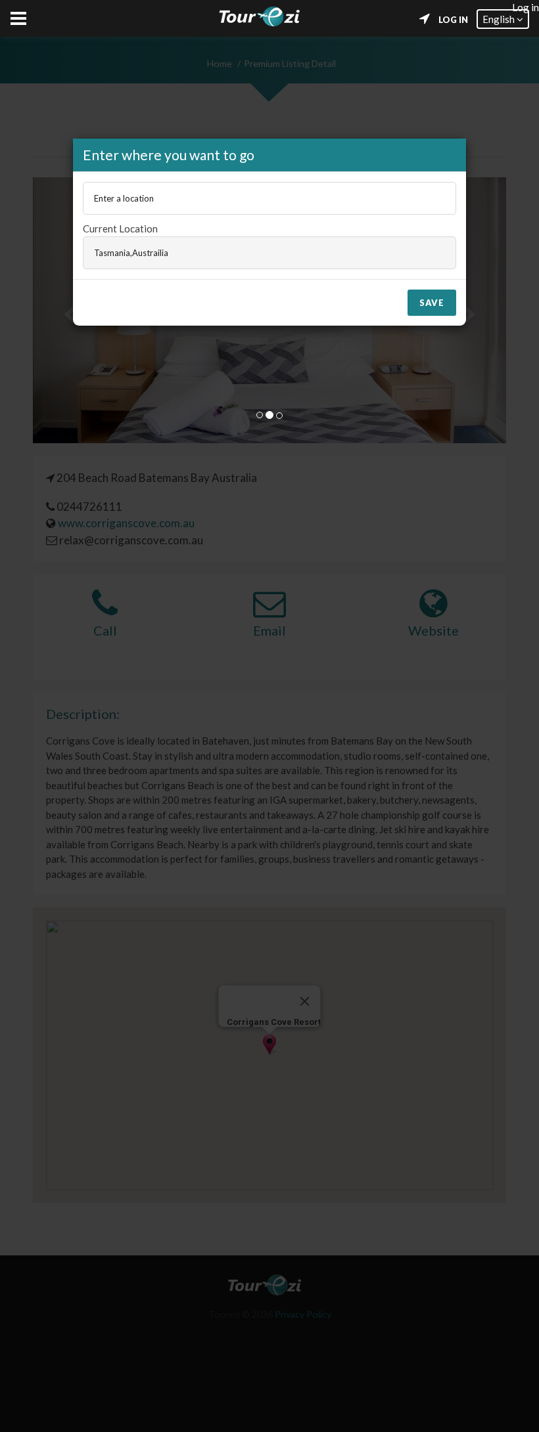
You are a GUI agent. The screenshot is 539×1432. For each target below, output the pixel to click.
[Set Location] (424, 19)
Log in (453, 19)
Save (431, 302)
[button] (503, 19)
